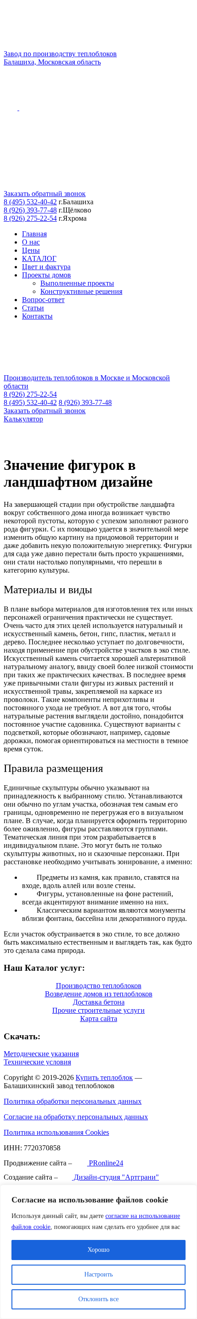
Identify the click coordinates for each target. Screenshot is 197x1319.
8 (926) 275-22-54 (30, 218)
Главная (34, 234)
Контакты (37, 316)
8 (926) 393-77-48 (30, 210)
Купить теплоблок (104, 1077)
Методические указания (41, 1054)
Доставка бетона (99, 1002)
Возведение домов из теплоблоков (99, 994)
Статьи (33, 308)
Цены (31, 250)
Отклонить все (98, 1299)
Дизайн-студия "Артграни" (115, 1177)
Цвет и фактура (46, 267)
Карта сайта (98, 1018)
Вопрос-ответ (43, 299)
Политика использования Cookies (56, 1132)
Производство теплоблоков (99, 985)
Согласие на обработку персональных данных (76, 1117)
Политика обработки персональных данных (73, 1101)
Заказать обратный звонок (45, 193)
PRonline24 (105, 1163)
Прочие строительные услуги (98, 1010)
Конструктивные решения (81, 291)
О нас (31, 242)
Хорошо (98, 1249)
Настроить (98, 1274)
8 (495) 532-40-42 (30, 202)
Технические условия (37, 1062)
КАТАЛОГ (39, 258)
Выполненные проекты (77, 283)
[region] (98, 1252)
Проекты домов (46, 275)
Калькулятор (23, 419)
